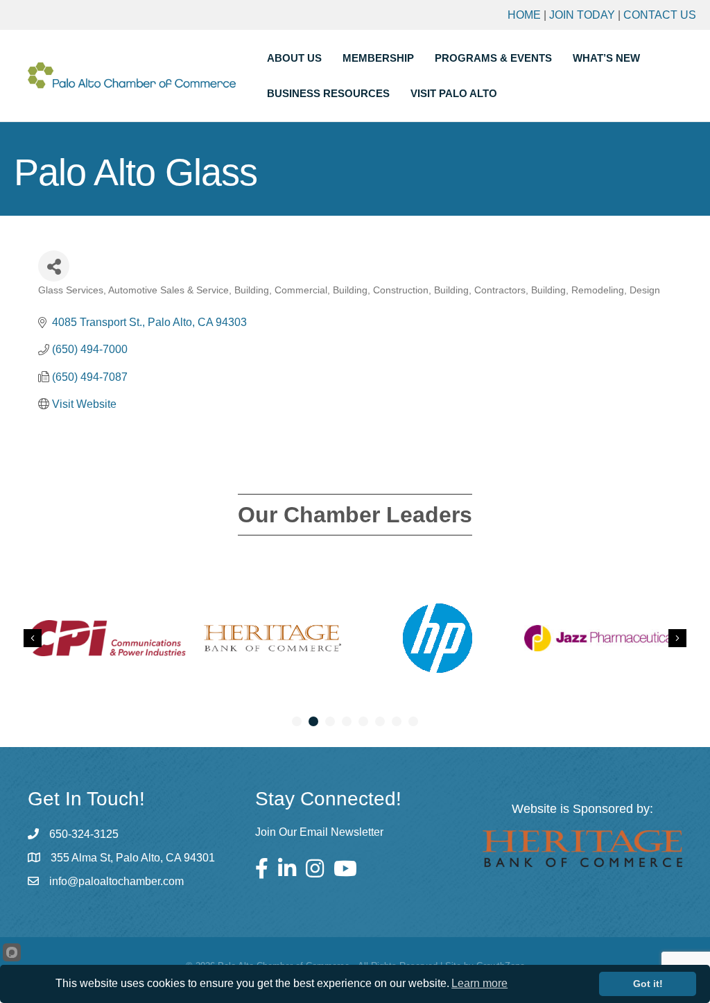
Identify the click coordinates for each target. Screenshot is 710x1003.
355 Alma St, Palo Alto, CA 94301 (133, 858)
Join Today (582, 15)
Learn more (479, 983)
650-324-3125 (84, 834)
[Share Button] (53, 266)
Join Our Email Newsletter (319, 832)
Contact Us (659, 15)
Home (524, 15)
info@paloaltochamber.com (116, 881)
